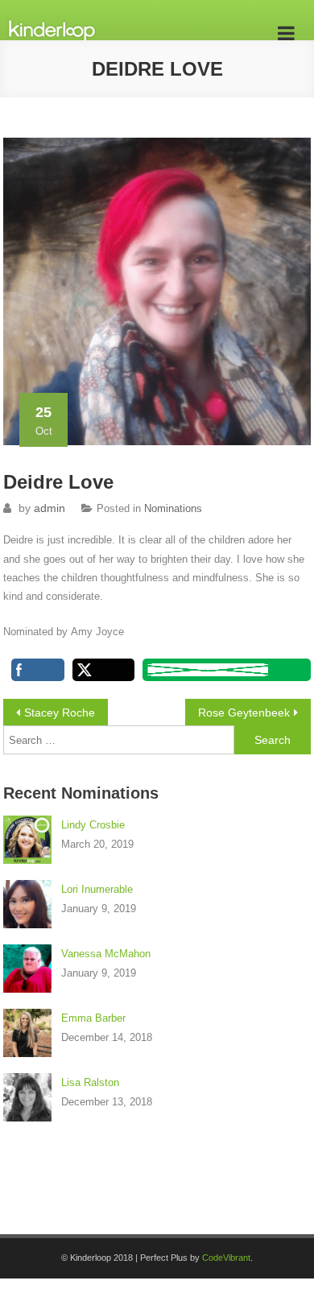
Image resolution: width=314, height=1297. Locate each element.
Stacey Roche (59, 712)
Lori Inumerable (97, 889)
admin (49, 508)
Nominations (173, 508)
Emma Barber (93, 1018)
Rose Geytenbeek (244, 712)
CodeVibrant (226, 1257)
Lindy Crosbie (93, 825)
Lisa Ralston (90, 1082)
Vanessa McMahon (106, 954)
